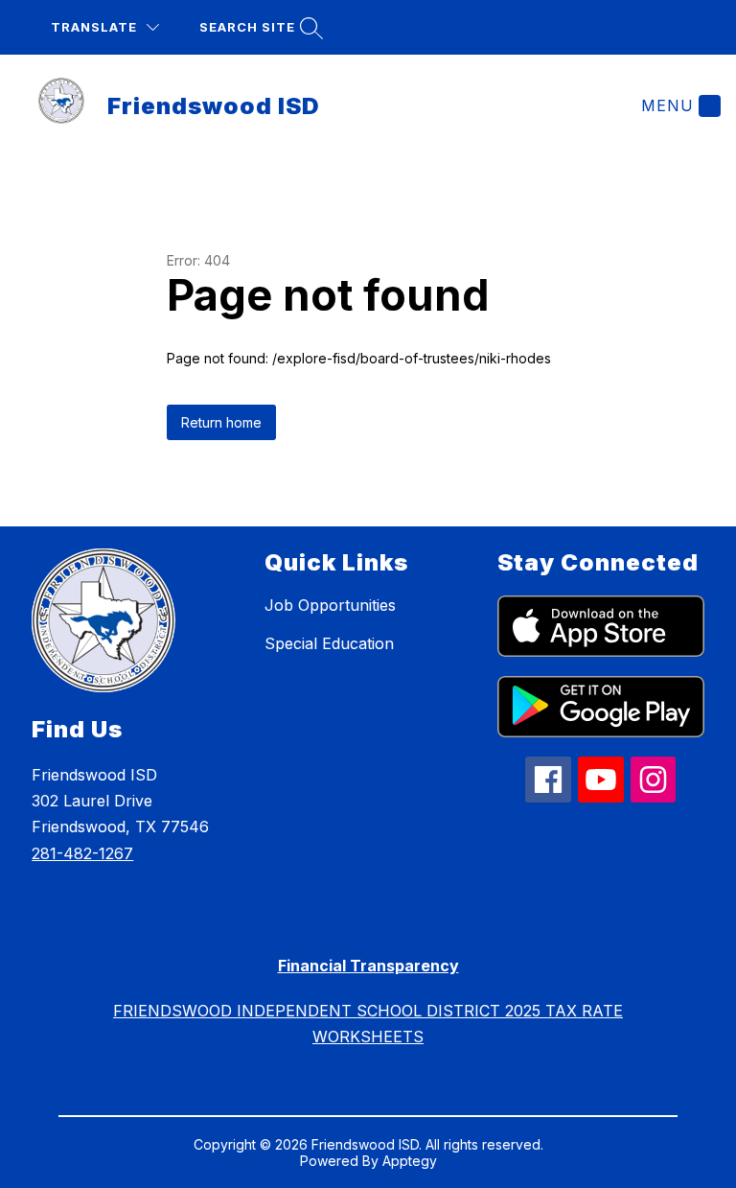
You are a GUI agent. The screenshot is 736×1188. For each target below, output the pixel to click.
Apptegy (409, 1161)
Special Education (329, 643)
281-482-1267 (82, 853)
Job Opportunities (330, 605)
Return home (221, 422)
